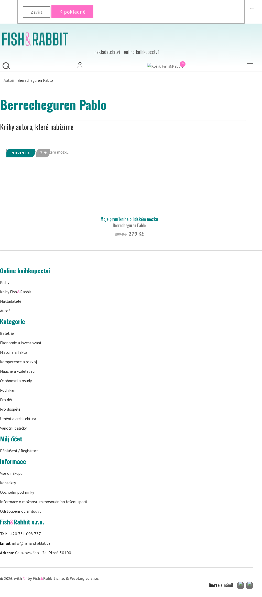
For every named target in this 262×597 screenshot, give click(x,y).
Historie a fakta (13, 352)
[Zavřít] (252, 8)
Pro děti (7, 399)
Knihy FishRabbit (15, 291)
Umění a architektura (18, 418)
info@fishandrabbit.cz (25, 543)
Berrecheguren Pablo (129, 225)
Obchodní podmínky (17, 492)
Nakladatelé (10, 301)
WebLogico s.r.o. (84, 578)
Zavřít (36, 12)
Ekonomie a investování (20, 342)
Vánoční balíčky (13, 428)
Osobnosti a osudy (16, 380)
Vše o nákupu (11, 473)
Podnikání (8, 390)
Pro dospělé (10, 409)
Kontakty (8, 482)
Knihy (4, 282)
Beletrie (7, 333)
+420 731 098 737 (20, 533)
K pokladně (72, 11)
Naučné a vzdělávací (18, 371)
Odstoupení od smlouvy (20, 511)
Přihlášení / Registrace (19, 450)
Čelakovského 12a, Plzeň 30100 (35, 552)
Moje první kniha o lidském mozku (129, 219)
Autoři (9, 80)
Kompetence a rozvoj (18, 361)
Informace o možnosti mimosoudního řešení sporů (43, 501)
